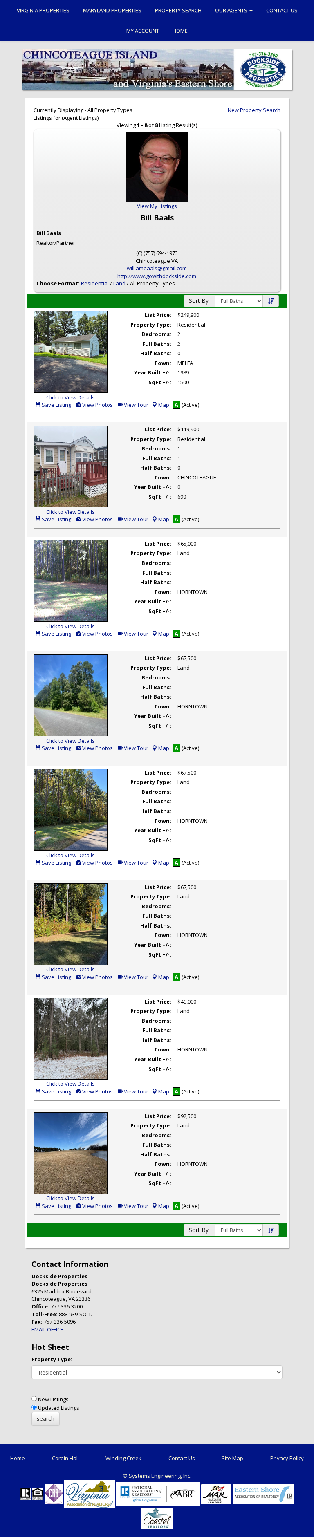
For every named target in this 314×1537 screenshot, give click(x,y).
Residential (95, 283)
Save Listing (55, 405)
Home (180, 30)
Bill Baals (48, 233)
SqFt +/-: (159, 382)
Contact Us (282, 10)
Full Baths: (156, 343)
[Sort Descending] (271, 301)
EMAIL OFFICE (47, 1329)
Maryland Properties (112, 10)
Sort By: (199, 301)
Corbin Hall (65, 1458)
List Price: (158, 314)
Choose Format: (58, 283)
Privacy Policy (287, 1458)
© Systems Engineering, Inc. (157, 1475)
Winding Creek (123, 1458)
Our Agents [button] (232, 10)
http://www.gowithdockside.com (156, 276)
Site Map (232, 1458)
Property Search (178, 10)
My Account (142, 30)
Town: (162, 363)
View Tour (135, 405)
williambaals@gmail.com (157, 268)
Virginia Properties (43, 10)
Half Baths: (155, 353)
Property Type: (150, 324)
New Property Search (254, 110)
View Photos (97, 405)
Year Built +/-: (152, 372)
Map (163, 404)
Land (119, 283)
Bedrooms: (156, 334)
